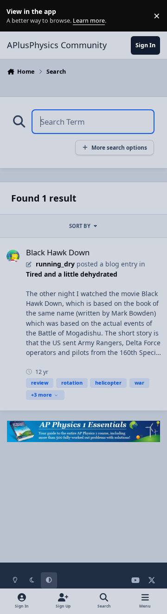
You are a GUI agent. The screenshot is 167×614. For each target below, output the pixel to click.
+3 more (41, 394)
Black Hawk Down (58, 252)
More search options (119, 147)
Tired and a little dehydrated (71, 274)
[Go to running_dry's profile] (12, 256)
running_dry (55, 264)
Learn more (18, 16)
